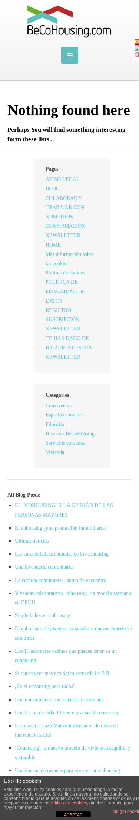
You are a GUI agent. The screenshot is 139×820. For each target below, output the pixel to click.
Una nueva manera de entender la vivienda (59, 699)
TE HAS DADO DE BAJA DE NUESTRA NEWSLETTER (69, 348)
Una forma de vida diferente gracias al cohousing (66, 712)
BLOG (53, 188)
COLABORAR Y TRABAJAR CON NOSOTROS (65, 207)
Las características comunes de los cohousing (62, 554)
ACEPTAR (73, 815)
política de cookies (68, 803)
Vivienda (55, 452)
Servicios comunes (65, 443)
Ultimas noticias (32, 541)
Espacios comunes (64, 415)
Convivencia (59, 405)
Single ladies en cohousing (42, 615)
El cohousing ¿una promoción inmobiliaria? (61, 528)
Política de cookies (65, 273)
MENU (69, 55)
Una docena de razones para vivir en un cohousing (67, 770)
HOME (53, 245)
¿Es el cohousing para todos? (45, 686)
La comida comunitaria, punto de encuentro (60, 580)
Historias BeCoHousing (70, 434)
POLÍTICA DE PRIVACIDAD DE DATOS (65, 291)
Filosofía (55, 424)
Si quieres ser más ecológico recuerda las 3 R (62, 673)
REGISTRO (58, 310)
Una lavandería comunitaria (44, 567)
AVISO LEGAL (63, 179)
